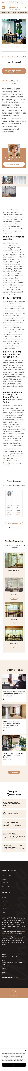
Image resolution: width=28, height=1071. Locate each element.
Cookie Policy (14, 993)
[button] (25, 1050)
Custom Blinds (5, 12)
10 (20, 519)
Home (4, 57)
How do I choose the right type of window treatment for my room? (12, 823)
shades (12, 934)
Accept (14, 1065)
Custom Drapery (7, 886)
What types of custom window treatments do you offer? (11, 803)
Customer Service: (7, 977)
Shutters (5, 883)
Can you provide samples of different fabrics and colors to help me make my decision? (14, 835)
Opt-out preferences (13, 1068)
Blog (3, 912)
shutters (4, 936)
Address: (4, 954)
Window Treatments (9, 905)
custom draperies (18, 938)
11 (22, 519)
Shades (14, 12)
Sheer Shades (22, 12)
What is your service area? (10, 814)
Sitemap (14, 991)
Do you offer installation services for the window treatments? (13, 847)
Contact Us (6, 908)
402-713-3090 (16, 977)
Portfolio (5, 901)
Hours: (3, 960)
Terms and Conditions (14, 995)
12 (23, 519)
